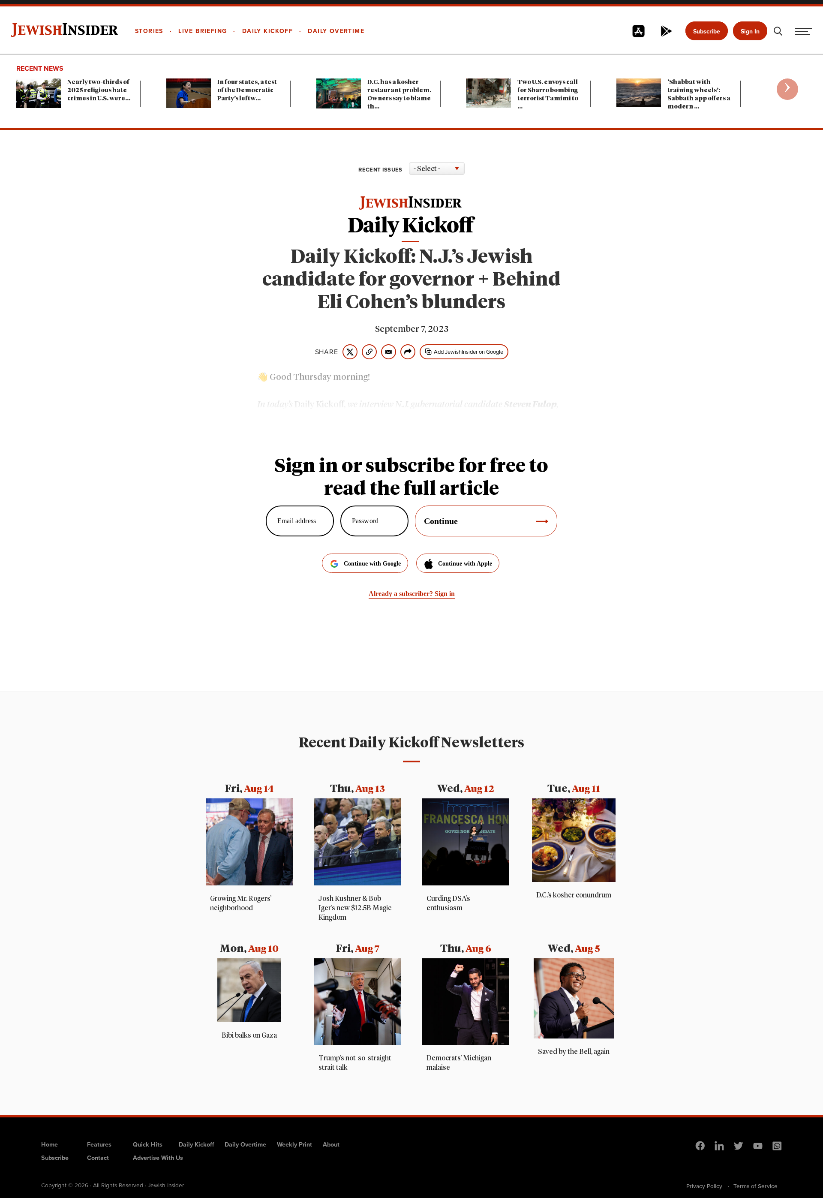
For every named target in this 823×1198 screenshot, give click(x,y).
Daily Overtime (245, 1144)
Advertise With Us (158, 1157)
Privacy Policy (704, 1186)
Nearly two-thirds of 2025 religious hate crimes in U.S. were (98, 90)
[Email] (388, 351)
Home (49, 1144)
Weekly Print (294, 1144)
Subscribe (706, 31)
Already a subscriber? (412, 593)
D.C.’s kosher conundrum (573, 895)
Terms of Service (755, 1186)
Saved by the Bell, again (574, 1051)
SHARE (326, 352)
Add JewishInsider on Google (468, 352)
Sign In (750, 31)
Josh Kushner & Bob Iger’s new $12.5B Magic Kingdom (354, 908)
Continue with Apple (465, 563)
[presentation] (787, 89)
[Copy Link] (369, 351)
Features (99, 1144)
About (331, 1144)
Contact (98, 1157)
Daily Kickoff (196, 1144)
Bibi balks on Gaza (249, 1035)
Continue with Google (372, 563)
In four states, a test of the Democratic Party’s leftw (247, 90)
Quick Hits (147, 1144)
